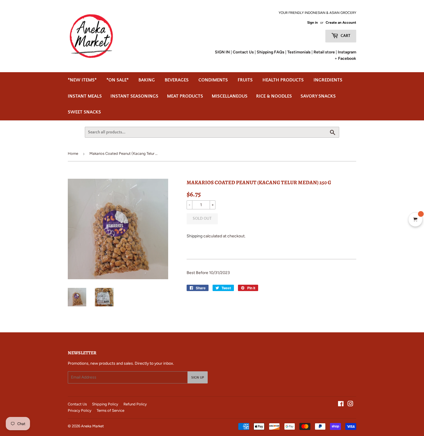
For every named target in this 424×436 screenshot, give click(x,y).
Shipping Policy (105, 404)
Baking (146, 80)
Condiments (213, 80)
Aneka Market (92, 426)
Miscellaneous (229, 96)
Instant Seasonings (134, 96)
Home (73, 153)
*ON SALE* (117, 80)
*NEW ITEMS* (82, 80)
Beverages (177, 80)
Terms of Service (110, 410)
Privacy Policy (79, 410)
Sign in (312, 23)
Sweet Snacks (84, 112)
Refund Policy (135, 404)
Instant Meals (85, 96)
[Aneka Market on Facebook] (341, 404)
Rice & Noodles (274, 96)
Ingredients (328, 80)
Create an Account (341, 23)
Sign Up (197, 377)
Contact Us (77, 404)
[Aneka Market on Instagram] (350, 404)
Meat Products (185, 96)
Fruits (245, 80)
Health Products (283, 80)
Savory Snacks (318, 96)
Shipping (194, 236)
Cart (345, 35)
